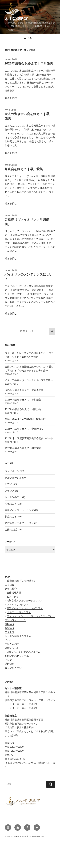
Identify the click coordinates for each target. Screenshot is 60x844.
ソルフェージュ (13, 477)
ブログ (8, 659)
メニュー (31, 38)
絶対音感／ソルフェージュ (19, 523)
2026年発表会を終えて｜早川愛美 (28, 63)
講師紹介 (9, 624)
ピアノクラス (14, 596)
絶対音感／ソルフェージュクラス (25, 600)
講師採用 (9, 663)
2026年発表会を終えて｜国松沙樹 (23, 409)
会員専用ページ (13, 667)
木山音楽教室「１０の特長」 (20, 580)
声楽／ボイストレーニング (19, 510)
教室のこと (11, 516)
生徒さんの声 (12, 643)
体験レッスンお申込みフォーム (23, 651)
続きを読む (11, 98)
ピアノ (8, 484)
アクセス (9, 632)
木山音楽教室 (16, 19)
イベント (9, 640)
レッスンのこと (13, 497)
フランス (9, 490)
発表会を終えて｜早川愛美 (23, 169)
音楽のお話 (11, 529)
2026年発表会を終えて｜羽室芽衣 (23, 448)
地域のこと (11, 503)
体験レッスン (12, 647)
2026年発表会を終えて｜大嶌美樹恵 (24, 390)
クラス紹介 (11, 588)
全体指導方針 (14, 592)
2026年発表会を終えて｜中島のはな (24, 428)
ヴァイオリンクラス (17, 604)
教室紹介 (9, 628)
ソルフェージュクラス (19, 612)
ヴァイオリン (12, 471)
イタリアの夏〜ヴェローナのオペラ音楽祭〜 (29, 380)
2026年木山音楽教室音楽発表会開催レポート (29, 438)
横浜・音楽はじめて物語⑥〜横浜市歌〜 (26, 419)
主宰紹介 (9, 584)
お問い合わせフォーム (17, 655)
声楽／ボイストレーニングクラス (25, 608)
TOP (7, 576)
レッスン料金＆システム (18, 636)
